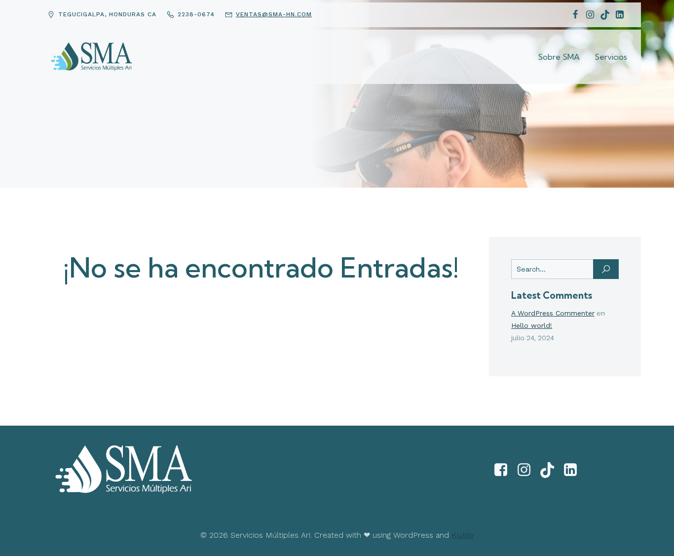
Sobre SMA (559, 57)
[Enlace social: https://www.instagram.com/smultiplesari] (527, 470)
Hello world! (531, 325)
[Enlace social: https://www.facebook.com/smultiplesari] (504, 470)
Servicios (611, 57)
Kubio (462, 535)
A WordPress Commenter (553, 313)
